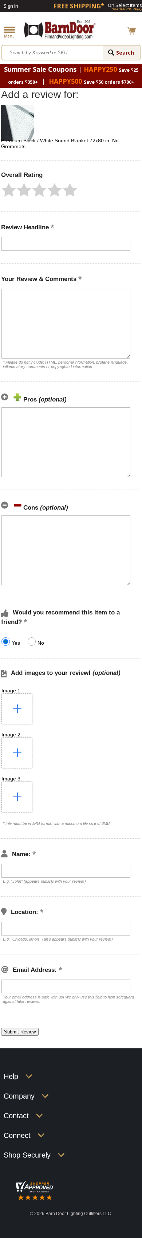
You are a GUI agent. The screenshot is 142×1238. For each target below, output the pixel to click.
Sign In (11, 6)
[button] (8, 190)
